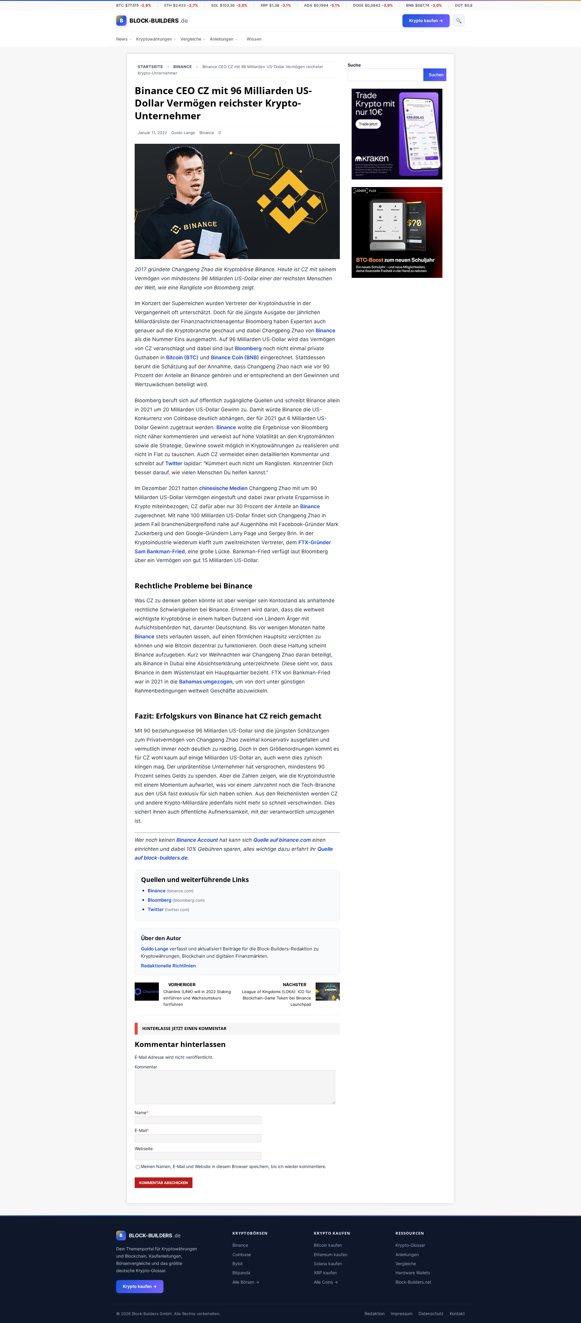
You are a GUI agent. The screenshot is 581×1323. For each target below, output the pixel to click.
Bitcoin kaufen (328, 1245)
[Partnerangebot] (397, 176)
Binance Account (197, 840)
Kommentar (146, 1066)
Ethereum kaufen (330, 1254)
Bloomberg (248, 348)
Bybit (237, 1263)
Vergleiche (192, 38)
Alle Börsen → (245, 1282)
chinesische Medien (223, 488)
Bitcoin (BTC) (182, 357)
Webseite (144, 1148)
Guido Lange (183, 132)
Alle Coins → (326, 1282)
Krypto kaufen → (140, 1286)
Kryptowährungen (156, 38)
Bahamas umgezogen (205, 682)
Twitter (173, 463)
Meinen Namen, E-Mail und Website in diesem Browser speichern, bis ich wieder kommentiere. (233, 1166)
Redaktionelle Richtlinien (168, 966)
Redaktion (375, 1313)
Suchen (436, 74)
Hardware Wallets (413, 1272)
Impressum (401, 1313)
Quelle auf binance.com (282, 840)
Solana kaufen (328, 1263)
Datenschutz (431, 1313)
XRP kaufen (325, 1272)
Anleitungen (223, 38)
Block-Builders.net (413, 1282)
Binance (206, 132)
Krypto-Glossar (410, 1245)
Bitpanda (241, 1272)
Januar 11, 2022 (152, 132)
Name (140, 1112)
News (123, 38)
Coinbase (241, 1254)
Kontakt (457, 1313)
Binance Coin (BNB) (235, 357)
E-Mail (141, 1130)
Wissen (254, 38)
